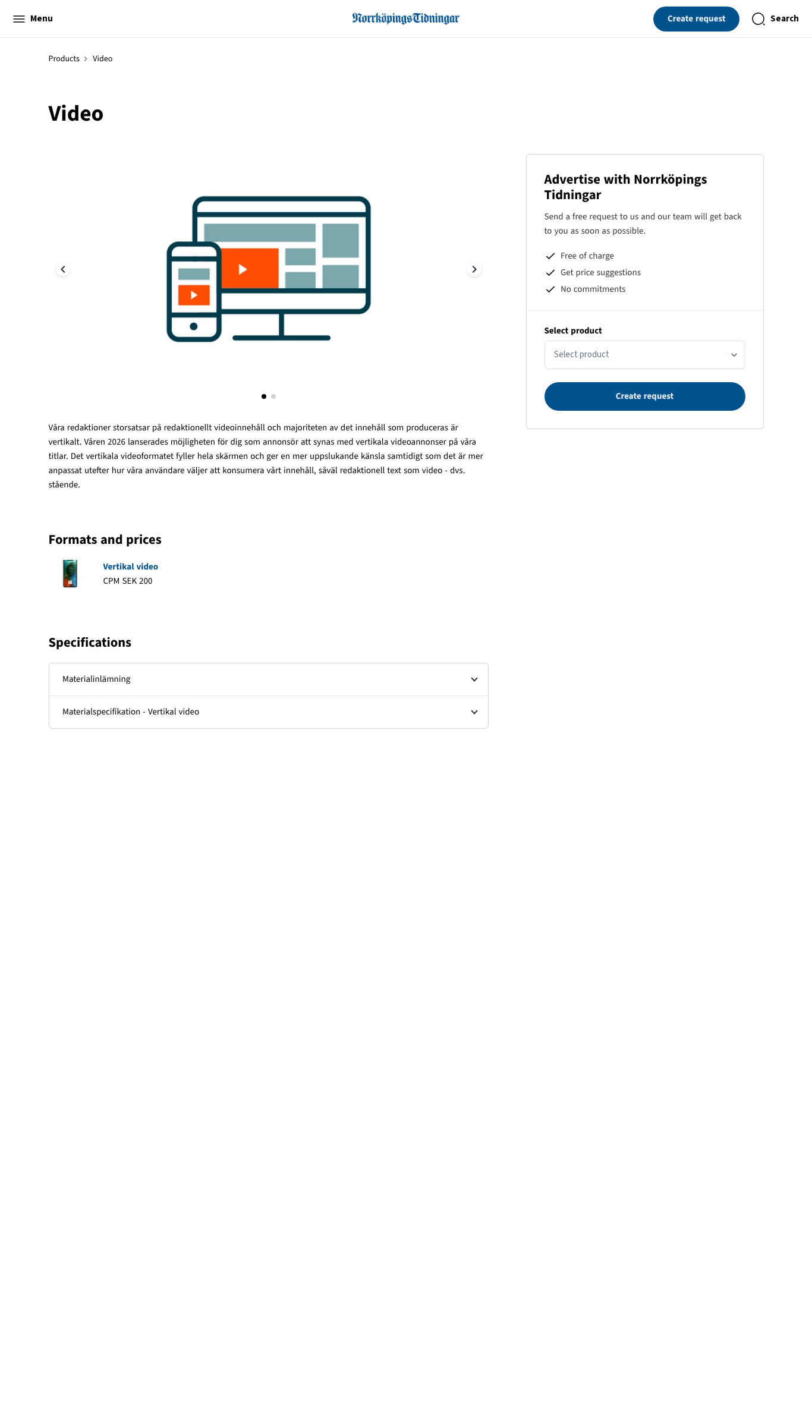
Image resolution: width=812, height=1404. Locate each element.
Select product (573, 331)
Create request (697, 18)
